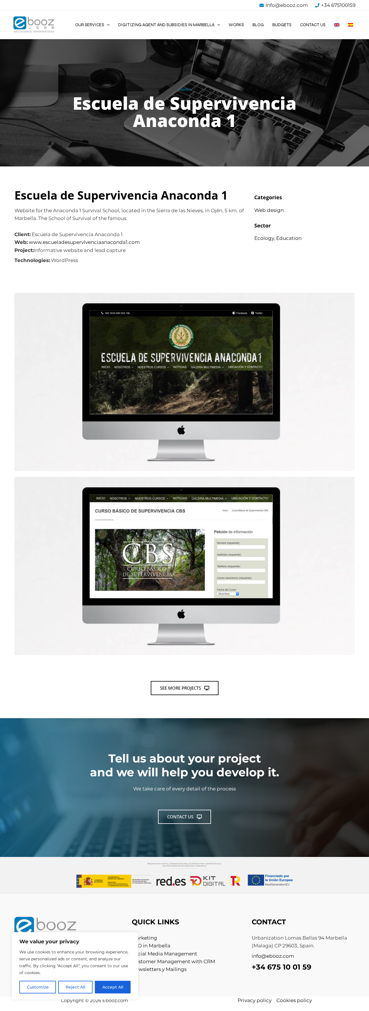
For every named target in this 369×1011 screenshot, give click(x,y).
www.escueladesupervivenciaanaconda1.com (84, 242)
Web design (269, 210)
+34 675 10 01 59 (281, 967)
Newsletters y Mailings (159, 969)
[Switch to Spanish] (350, 24)
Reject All (75, 987)
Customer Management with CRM (173, 961)
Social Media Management (164, 954)
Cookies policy (294, 1000)
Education (289, 238)
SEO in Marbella (151, 946)
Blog (258, 24)
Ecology (264, 238)
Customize (38, 987)
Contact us (312, 24)
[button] (107, 24)
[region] (75, 965)
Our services (89, 24)
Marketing (144, 938)
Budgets (281, 24)
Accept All (112, 987)
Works (236, 24)
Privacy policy (255, 1000)
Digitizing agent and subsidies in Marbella (166, 24)
